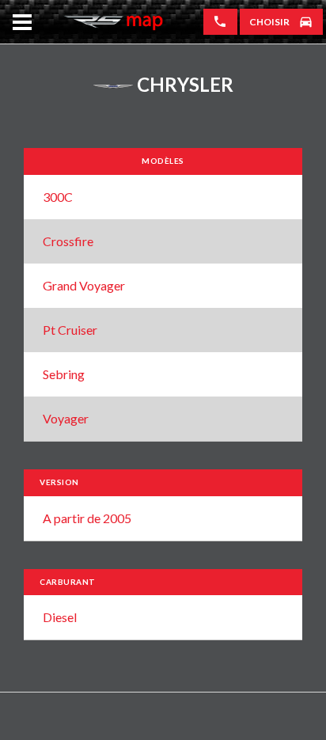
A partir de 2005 (87, 518)
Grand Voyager (84, 285)
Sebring (64, 373)
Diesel (60, 616)
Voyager (66, 418)
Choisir (269, 22)
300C (58, 196)
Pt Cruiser (70, 329)
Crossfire (68, 241)
